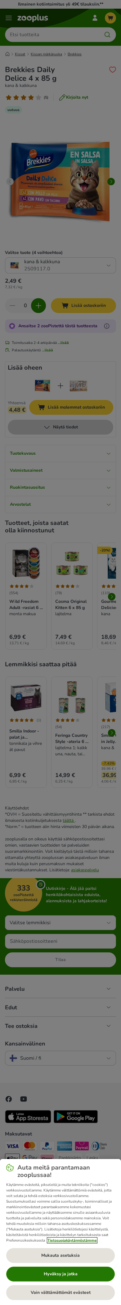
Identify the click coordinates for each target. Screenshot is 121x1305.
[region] (60, 1232)
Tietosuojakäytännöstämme (72, 1240)
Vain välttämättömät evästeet (61, 1292)
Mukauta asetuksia (60, 1255)
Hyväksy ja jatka (61, 1274)
